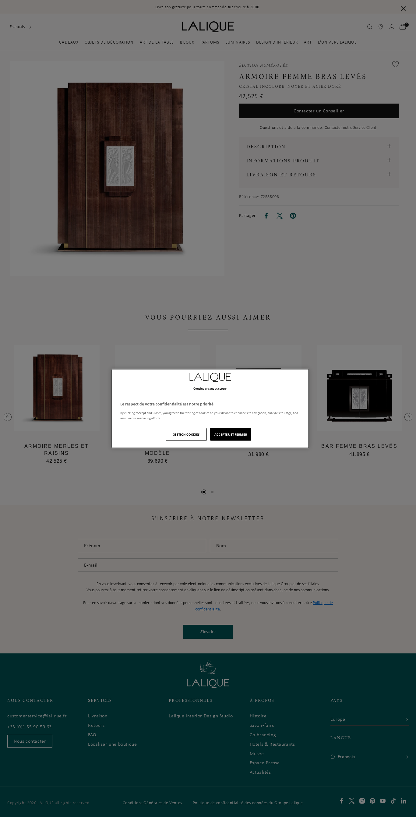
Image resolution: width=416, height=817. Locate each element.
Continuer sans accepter (210, 388)
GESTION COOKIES (186, 434)
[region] (210, 408)
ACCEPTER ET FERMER (230, 434)
